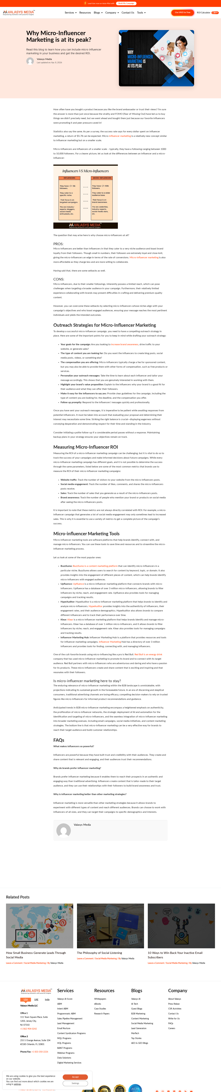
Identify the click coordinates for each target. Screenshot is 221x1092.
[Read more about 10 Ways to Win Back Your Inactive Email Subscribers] (181, 926)
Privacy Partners (26, 1090)
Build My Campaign (126, 3)
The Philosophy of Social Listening (99, 952)
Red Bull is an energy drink (148, 654)
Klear (70, 619)
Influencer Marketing (109, 642)
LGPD (51, 1090)
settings (17, 1084)
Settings (75, 1083)
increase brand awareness (124, 344)
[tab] (25, 1000)
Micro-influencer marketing (144, 257)
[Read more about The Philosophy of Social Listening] (110, 926)
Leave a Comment (14, 963)
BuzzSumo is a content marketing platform (95, 566)
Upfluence (78, 584)
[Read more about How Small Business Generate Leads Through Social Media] (39, 926)
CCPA (45, 1090)
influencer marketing (120, 136)
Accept (75, 1077)
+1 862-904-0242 (28, 1029)
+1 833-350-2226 (40, 1052)
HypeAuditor (95, 606)
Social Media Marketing (35, 963)
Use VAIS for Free (182, 13)
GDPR (37, 1090)
